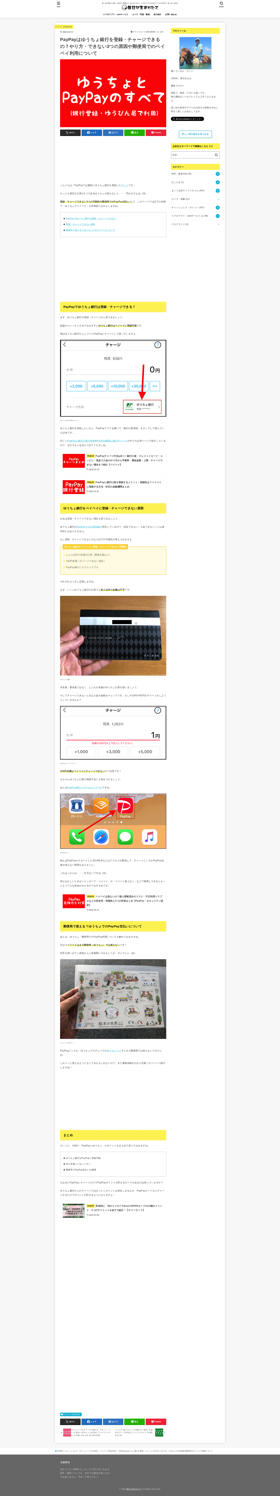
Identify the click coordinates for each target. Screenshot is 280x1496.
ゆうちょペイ (114, 1050)
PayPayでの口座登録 (88, 526)
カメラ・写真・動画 (141, 14)
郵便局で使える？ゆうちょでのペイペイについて (90, 230)
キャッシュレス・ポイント (188, 207)
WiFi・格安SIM (181, 174)
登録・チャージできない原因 (80, 224)
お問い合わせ (171, 14)
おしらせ (178, 182)
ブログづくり (180, 224)
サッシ (124, 185)
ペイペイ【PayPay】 (63, 27)
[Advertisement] (113, 158)
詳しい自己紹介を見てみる (195, 134)
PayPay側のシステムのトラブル (84, 787)
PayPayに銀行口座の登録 (81, 440)
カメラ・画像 (181, 199)
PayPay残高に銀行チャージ (112, 440)
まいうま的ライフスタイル (188, 190)
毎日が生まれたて (134, 1489)
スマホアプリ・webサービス (115, 14)
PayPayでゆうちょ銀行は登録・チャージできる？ (91, 218)
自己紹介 (157, 14)
